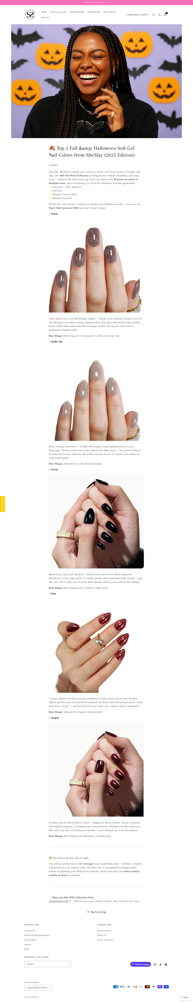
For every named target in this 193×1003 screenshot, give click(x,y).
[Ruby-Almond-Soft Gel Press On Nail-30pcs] (96, 692)
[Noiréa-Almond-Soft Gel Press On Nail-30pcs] (96, 568)
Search (27, 944)
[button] (154, 15)
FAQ (26, 949)
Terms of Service (105, 939)
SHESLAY (35, 997)
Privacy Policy (104, 930)
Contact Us (29, 930)
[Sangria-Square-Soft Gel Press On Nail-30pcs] (96, 817)
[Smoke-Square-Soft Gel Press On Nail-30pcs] (96, 312)
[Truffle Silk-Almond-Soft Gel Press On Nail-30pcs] (96, 440)
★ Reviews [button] (2, 504)
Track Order (30, 939)
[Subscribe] (68, 964)
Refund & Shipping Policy (37, 935)
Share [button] (54, 165)
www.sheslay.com (59, 901)
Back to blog (98, 912)
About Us (101, 935)
